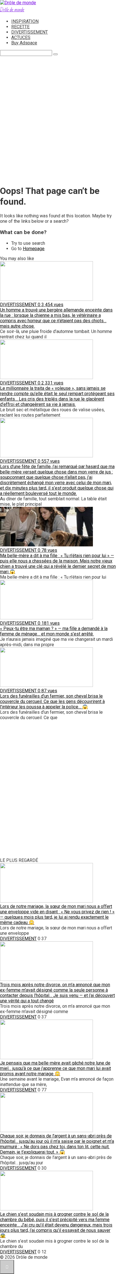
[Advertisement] (58, 121)
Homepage (33, 248)
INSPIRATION (25, 21)
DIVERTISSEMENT (29, 32)
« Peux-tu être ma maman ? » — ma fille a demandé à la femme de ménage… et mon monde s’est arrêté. (54, 631)
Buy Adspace (24, 43)
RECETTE (20, 26)
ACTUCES (20, 37)
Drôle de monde (12, 9)
